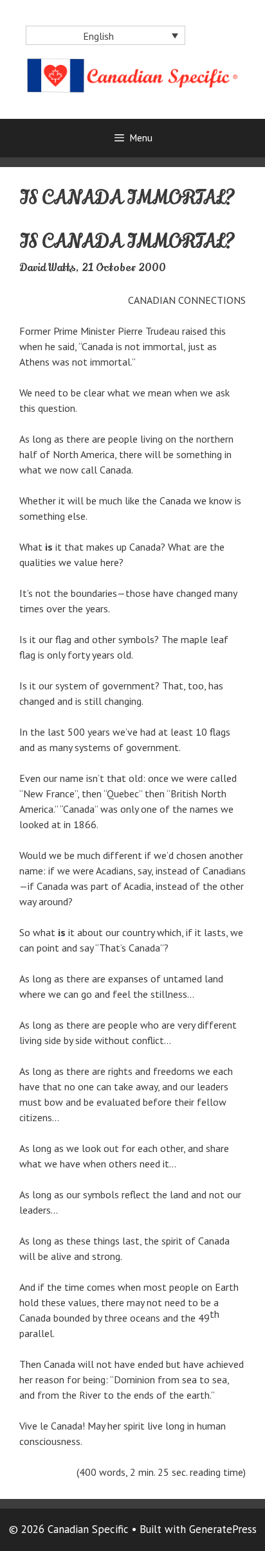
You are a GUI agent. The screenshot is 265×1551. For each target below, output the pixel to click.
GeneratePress (223, 1529)
